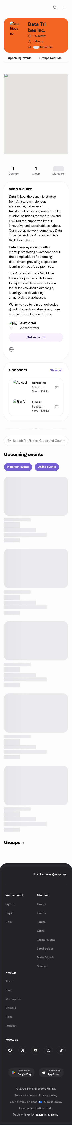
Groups (42, 904)
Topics (41, 922)
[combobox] (36, 441)
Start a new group (47, 874)
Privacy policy (48, 1095)
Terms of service (26, 1095)
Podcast (11, 1025)
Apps (9, 1017)
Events (41, 913)
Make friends (45, 957)
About (10, 981)
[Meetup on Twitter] (22, 1050)
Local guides (45, 948)
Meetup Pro (13, 999)
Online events (46, 939)
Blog (8, 990)
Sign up (11, 904)
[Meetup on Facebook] (10, 1050)
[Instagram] (48, 1050)
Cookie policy (53, 1102)
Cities (41, 931)
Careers (11, 1008)
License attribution (31, 1108)
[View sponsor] (57, 387)
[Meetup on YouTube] (35, 1050)
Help (9, 922)
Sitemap (42, 966)
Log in (10, 913)
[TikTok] (61, 1050)
